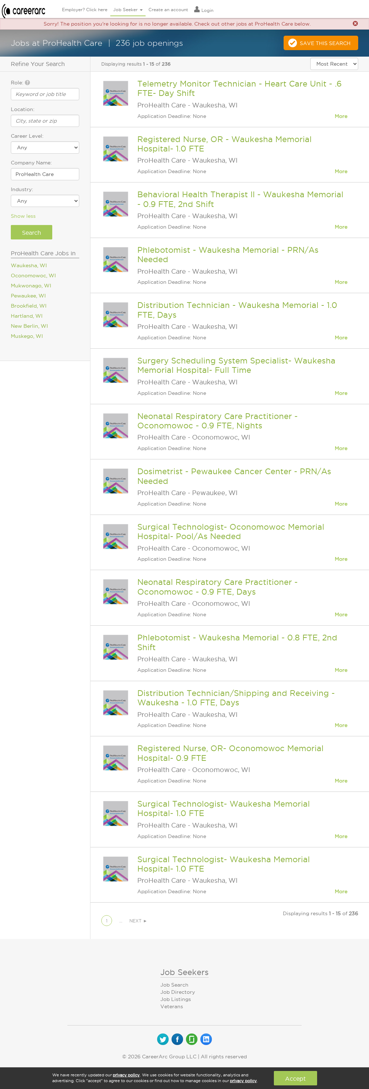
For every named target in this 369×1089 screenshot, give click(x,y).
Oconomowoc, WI (33, 275)
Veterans (171, 1006)
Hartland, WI (27, 316)
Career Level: (27, 136)
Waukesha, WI (29, 265)
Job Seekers (184, 972)
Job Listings (175, 999)
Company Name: (31, 163)
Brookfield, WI (28, 306)
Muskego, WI (27, 336)
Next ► (138, 920)
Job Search (174, 985)
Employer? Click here (84, 9)
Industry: (22, 189)
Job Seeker (126, 9)
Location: (23, 109)
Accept (295, 1078)
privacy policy (126, 1075)
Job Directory (177, 992)
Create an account (168, 9)
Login (206, 10)
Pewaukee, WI (28, 296)
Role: (18, 82)
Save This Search (325, 43)
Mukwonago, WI (31, 285)
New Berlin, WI (29, 326)
